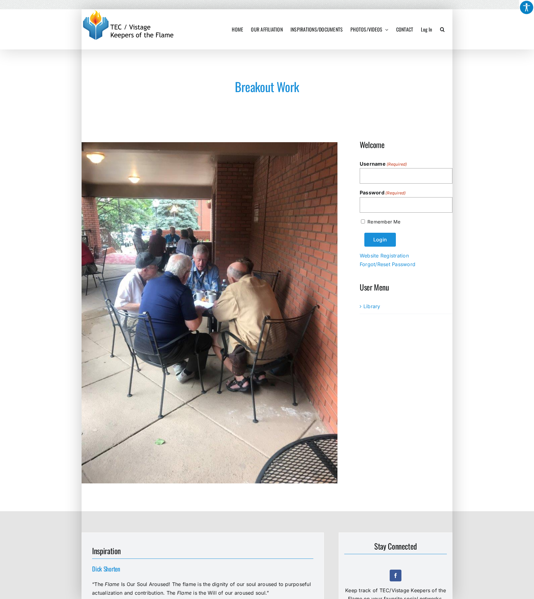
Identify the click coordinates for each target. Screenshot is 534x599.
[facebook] (395, 575)
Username (383, 164)
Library (371, 306)
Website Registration (384, 256)
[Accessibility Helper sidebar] (526, 7)
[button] (442, 29)
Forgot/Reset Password (387, 264)
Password (383, 192)
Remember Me (383, 222)
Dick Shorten (106, 568)
